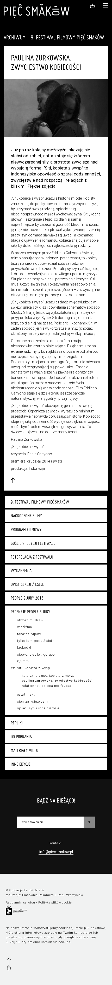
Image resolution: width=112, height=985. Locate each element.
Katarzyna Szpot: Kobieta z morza (48, 675)
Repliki (17, 722)
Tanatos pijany (29, 634)
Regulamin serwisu (20, 902)
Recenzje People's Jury (30, 611)
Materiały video (24, 750)
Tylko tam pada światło (36, 641)
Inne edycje (20, 764)
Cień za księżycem (32, 701)
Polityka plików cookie (55, 902)
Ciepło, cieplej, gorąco (36, 654)
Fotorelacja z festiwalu (32, 557)
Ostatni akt (26, 694)
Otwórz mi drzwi (31, 620)
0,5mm (23, 661)
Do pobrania (21, 736)
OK (89, 822)
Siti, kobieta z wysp (34, 668)
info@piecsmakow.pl (56, 852)
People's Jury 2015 (27, 598)
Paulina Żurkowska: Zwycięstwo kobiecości (57, 680)
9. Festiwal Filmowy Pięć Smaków (40, 502)
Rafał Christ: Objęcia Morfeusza (47, 686)
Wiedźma (24, 627)
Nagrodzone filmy (26, 515)
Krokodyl (24, 647)
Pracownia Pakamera (38, 895)
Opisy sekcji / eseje (27, 584)
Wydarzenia (21, 570)
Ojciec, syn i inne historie (38, 708)
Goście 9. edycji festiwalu (33, 543)
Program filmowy (26, 529)
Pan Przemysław (70, 895)
